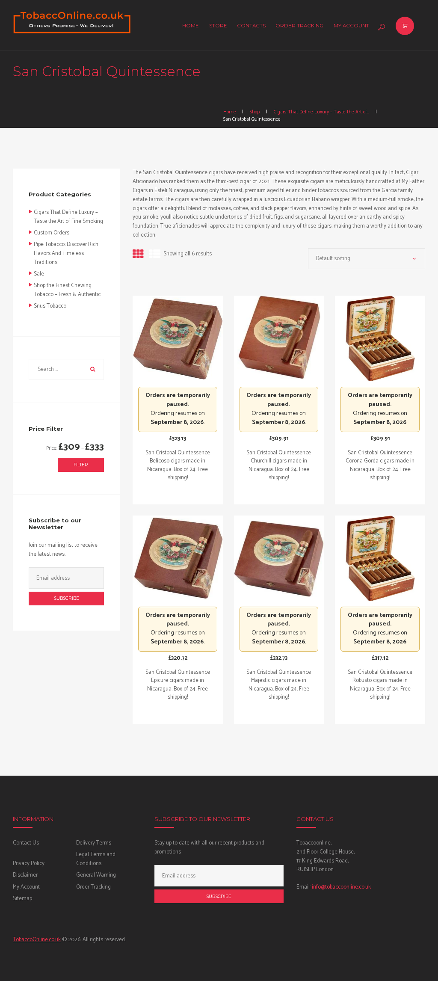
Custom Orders (51, 232)
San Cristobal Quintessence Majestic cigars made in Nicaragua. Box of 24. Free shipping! (278, 685)
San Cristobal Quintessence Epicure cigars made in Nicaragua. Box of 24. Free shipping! (177, 685)
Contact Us (26, 843)
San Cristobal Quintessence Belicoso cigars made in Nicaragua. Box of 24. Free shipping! (177, 465)
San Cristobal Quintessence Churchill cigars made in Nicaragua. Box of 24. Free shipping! (278, 465)
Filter (81, 465)
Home (229, 112)
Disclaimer (25, 875)
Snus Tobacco (50, 306)
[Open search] (380, 27)
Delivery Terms (93, 843)
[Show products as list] (154, 255)
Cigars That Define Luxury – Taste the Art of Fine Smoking (68, 217)
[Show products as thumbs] (138, 255)
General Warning (96, 875)
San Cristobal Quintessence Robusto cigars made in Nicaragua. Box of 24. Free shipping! (380, 685)
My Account (26, 887)
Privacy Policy (28, 863)
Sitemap (22, 898)
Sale (39, 274)
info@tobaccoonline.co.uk (341, 887)
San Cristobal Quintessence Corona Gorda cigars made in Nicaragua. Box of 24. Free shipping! (380, 465)
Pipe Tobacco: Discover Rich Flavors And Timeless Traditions (66, 253)
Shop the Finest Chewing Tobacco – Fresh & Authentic (67, 290)
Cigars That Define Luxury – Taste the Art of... (321, 112)
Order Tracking (93, 887)
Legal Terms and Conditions (95, 859)
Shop (255, 112)
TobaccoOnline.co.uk (37, 939)
